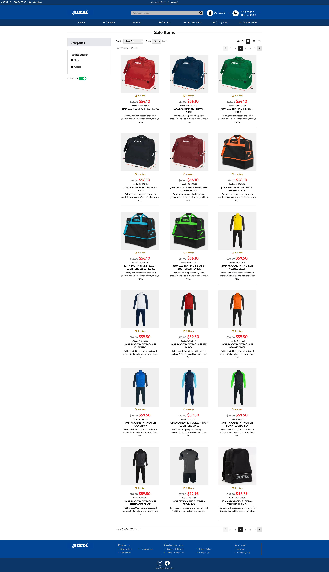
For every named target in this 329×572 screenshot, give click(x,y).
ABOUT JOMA (219, 22)
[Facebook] (168, 565)
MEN (80, 22)
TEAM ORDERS (192, 22)
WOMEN (108, 22)
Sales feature (126, 549)
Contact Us (204, 552)
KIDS (135, 22)
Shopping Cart (243, 552)
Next (259, 48)
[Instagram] (161, 565)
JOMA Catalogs (35, 2)
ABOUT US (6, 2)
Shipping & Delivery (175, 549)
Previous (225, 48)
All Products (125, 552)
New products (147, 549)
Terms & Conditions (175, 552)
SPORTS (163, 22)
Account (240, 549)
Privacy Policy (205, 549)
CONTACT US (20, 2)
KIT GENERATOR (248, 22)
